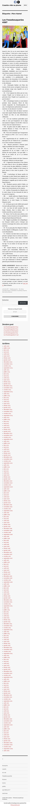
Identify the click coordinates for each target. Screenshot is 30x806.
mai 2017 (6, 566)
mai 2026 (6, 352)
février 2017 (7, 572)
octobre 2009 (7, 746)
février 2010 (7, 738)
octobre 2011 (7, 699)
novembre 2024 (8, 387)
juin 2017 (6, 564)
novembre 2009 (8, 744)
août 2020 (6, 489)
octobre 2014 (7, 627)
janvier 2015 (7, 621)
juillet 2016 (7, 586)
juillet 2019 (7, 514)
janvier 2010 (7, 740)
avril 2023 (6, 425)
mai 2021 (6, 471)
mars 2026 (7, 356)
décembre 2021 (8, 457)
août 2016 (6, 584)
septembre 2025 (8, 368)
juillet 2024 (7, 395)
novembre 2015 (8, 602)
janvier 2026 (7, 360)
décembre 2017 (8, 552)
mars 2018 (6, 546)
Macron (9, 290)
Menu (25, 5)
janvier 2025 (7, 383)
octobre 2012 (7, 675)
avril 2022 (6, 449)
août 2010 (6, 727)
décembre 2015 (8, 600)
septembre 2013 (8, 653)
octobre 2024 (7, 389)
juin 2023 (6, 421)
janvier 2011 (7, 717)
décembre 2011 (8, 695)
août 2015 (6, 608)
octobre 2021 (7, 461)
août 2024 (6, 393)
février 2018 (7, 548)
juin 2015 (6, 612)
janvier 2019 (7, 526)
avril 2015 (6, 615)
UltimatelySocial (15, 805)
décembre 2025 (8, 362)
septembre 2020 (8, 487)
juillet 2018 (7, 538)
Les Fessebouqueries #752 (11, 329)
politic (4, 786)
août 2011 (6, 703)
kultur (4, 783)
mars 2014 (6, 641)
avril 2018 (6, 544)
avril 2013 (6, 663)
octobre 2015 (7, 604)
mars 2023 (6, 427)
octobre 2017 (7, 556)
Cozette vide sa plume (11, 5)
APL (20, 289)
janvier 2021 (7, 479)
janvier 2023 (7, 431)
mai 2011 (6, 709)
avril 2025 (6, 377)
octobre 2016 (7, 580)
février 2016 (7, 596)
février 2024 (7, 405)
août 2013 (6, 655)
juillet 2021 (7, 467)
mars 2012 (6, 689)
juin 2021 (6, 469)
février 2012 (7, 691)
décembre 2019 (8, 504)
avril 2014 (6, 639)
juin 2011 (6, 707)
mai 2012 (6, 685)
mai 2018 (6, 542)
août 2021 (6, 465)
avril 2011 (6, 711)
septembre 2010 (8, 725)
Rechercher (5, 300)
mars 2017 (6, 570)
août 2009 (6, 750)
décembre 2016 (8, 576)
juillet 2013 (7, 657)
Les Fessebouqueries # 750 (11, 335)
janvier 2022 (7, 455)
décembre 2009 (8, 742)
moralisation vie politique (17, 290)
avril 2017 (6, 568)
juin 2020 (6, 493)
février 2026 (7, 358)
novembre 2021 (8, 459)
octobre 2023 (7, 413)
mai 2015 (6, 613)
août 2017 (6, 560)
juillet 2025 (7, 372)
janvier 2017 (7, 574)
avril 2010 (6, 734)
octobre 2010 (7, 723)
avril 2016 (6, 592)
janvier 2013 (7, 669)
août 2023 (6, 417)
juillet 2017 (7, 562)
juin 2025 (6, 374)
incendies (4, 290)
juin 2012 (6, 683)
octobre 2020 (7, 485)
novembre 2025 (8, 364)
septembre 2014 (8, 629)
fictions (4, 779)
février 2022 (7, 453)
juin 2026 (6, 350)
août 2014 (6, 631)
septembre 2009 (8, 748)
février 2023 (7, 429)
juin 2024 (6, 397)
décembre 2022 (8, 433)
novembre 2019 (8, 506)
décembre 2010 (8, 719)
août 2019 (6, 512)
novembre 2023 (8, 411)
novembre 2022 (8, 435)
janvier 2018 (7, 550)
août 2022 (6, 441)
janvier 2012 (7, 693)
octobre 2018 (7, 532)
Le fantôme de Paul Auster (11, 331)
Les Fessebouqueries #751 (11, 333)
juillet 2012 (7, 681)
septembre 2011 (8, 701)
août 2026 (6, 346)
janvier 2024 (7, 407)
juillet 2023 (7, 419)
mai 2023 (6, 423)
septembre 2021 (8, 463)
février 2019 (7, 524)
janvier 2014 (7, 645)
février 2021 (7, 477)
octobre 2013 (7, 651)
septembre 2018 (8, 534)
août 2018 (6, 536)
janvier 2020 (7, 502)
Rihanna (10, 292)
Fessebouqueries (14, 289)
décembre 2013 (8, 647)
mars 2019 (6, 522)
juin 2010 (6, 730)
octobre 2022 (7, 437)
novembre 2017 (8, 554)
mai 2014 (6, 637)
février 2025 (7, 381)
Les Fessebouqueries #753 (11, 327)
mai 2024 (6, 399)
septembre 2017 (8, 558)
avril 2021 (6, 473)
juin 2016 (6, 588)
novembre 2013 (8, 649)
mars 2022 (7, 451)
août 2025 (6, 370)
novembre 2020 (8, 483)
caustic (4, 769)
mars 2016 (6, 594)
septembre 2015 (8, 606)
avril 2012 (6, 687)
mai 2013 (6, 661)
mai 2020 (6, 494)
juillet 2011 (7, 705)
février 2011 (7, 715)
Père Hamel (5, 292)
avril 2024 (6, 401)
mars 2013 (6, 665)
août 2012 (6, 679)
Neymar (25, 290)
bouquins (5, 765)
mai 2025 (6, 376)
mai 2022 (6, 447)
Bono (22, 289)
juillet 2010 (7, 729)
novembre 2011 (8, 697)
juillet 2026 (7, 348)
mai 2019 (6, 518)
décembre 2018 (8, 528)
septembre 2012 (8, 677)
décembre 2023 (8, 409)
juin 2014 (6, 635)
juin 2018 (6, 540)
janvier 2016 (7, 598)
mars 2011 (6, 713)
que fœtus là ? (6, 790)
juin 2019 (6, 516)
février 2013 (7, 667)
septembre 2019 (8, 510)
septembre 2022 (8, 439)
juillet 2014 (7, 633)
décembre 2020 (8, 481)
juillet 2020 (7, 491)
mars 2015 (6, 617)
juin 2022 (6, 445)
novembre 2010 (8, 721)
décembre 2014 (8, 623)
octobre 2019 (7, 508)
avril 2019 (6, 520)
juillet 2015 (7, 610)
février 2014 (7, 643)
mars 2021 (6, 475)
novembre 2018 (8, 530)
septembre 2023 (8, 415)
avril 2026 (6, 354)
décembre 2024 (8, 385)
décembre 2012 (8, 671)
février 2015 (7, 619)
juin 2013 (6, 659)
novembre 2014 (8, 625)
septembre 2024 (8, 391)
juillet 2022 (7, 443)
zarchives (4, 793)
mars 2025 (7, 379)
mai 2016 (6, 590)
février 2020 (7, 500)
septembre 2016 (8, 582)
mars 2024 (7, 403)
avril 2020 (6, 496)
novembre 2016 (8, 578)
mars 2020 (7, 498)
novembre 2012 (8, 673)
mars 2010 (6, 736)
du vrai (4, 772)
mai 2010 (6, 732)
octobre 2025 (7, 366)
